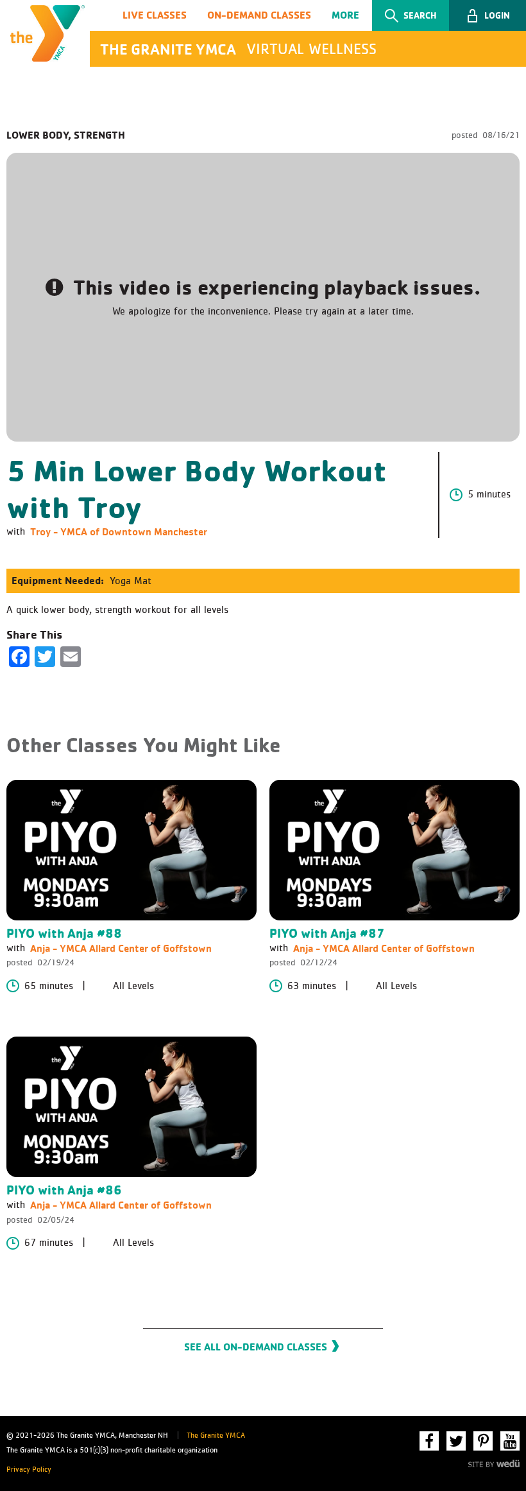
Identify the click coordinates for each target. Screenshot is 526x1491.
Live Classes (155, 14)
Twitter (456, 1441)
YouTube (510, 1441)
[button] (487, 15)
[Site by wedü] (494, 1462)
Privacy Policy (28, 1470)
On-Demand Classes (259, 14)
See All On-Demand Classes (255, 1346)
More (345, 14)
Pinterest (483, 1441)
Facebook (429, 1441)
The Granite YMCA (216, 1436)
